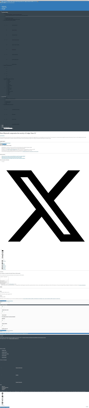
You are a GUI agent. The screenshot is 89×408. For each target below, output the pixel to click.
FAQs (5, 333)
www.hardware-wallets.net (14, 338)
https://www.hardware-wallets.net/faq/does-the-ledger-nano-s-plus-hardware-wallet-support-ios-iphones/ (41, 298)
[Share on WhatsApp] (2, 254)
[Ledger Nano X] (5, 143)
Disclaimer (4, 388)
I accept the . (7, 284)
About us (3, 386)
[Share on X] (45, 249)
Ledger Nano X (2, 141)
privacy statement (82, 285)
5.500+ (12, 149)
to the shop (4, 144)
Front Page (2, 333)
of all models (4, 5)
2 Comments (2, 135)
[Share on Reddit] (2, 253)
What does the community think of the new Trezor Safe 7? (12, 157)
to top (87, 406)
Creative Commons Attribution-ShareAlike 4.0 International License (34, 337)
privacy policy (11, 284)
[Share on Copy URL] (2, 258)
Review (1, 144)
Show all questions (9, 300)
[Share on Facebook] (2, 393)
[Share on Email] (2, 251)
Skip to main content (3, 0)
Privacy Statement (5, 387)
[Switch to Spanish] (4, 130)
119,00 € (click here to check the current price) (30, 151)
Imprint (3, 389)
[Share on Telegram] (2, 256)
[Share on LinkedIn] (2, 402)
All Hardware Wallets (4, 407)
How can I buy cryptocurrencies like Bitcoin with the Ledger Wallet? (13, 156)
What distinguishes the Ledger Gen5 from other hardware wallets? (13, 158)
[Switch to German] (4, 129)
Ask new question (3, 300)
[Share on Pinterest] (2, 401)
